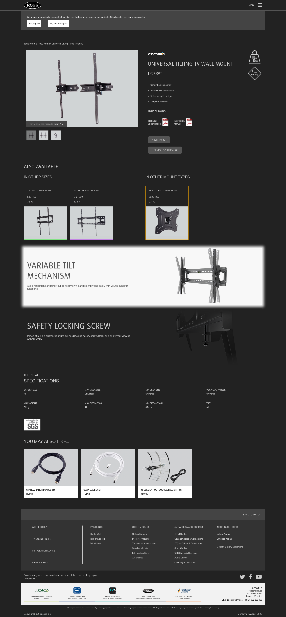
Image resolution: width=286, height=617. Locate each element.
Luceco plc (45, 614)
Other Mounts (140, 527)
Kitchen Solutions (140, 553)
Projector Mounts (140, 538)
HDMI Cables (180, 534)
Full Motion (95, 543)
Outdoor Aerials (224, 538)
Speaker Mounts (140, 548)
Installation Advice (43, 550)
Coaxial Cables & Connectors (188, 538)
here (117, 17)
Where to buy (159, 139)
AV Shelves (137, 557)
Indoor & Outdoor (227, 527)
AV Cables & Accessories (188, 527)
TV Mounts (96, 527)
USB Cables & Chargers (185, 553)
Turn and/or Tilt (97, 538)
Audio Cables (181, 557)
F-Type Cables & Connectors (188, 543)
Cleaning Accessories (185, 562)
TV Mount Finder (41, 539)
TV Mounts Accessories (144, 543)
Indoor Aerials (223, 534)
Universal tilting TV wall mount (67, 43)
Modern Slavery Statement (230, 546)
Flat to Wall (95, 534)
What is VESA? (40, 562)
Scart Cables (180, 548)
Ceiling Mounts (139, 534)
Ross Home (44, 43)
